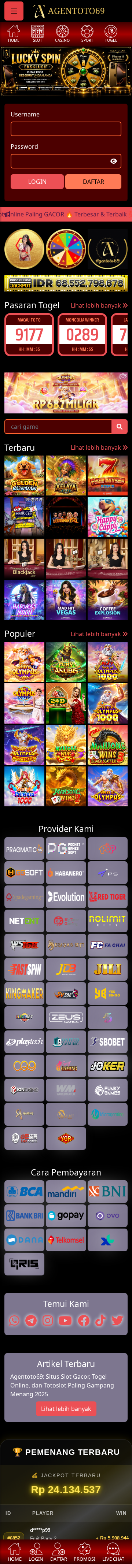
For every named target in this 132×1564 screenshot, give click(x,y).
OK (66, 876)
